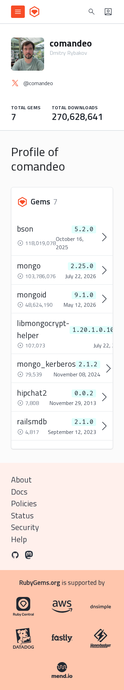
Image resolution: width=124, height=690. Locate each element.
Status (22, 515)
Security (25, 527)
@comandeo (38, 83)
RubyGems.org (39, 582)
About (21, 480)
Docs (19, 492)
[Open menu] (18, 12)
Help (19, 539)
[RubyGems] (34, 11)
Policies (24, 503)
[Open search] (91, 12)
